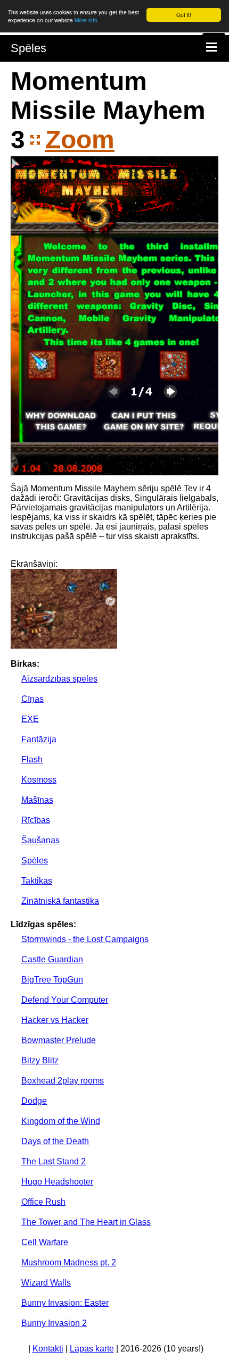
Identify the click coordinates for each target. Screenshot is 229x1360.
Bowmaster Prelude (58, 1040)
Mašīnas (37, 799)
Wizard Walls (46, 1282)
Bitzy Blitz (40, 1060)
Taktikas (36, 880)
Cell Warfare (44, 1242)
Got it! (183, 15)
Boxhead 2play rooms (62, 1080)
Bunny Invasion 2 (54, 1323)
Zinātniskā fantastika (60, 900)
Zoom (79, 139)
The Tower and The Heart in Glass (86, 1222)
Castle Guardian (52, 959)
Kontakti (47, 1348)
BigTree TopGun (52, 979)
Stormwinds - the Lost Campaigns (85, 939)
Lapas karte (92, 1348)
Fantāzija (38, 739)
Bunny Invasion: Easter (65, 1302)
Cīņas (32, 698)
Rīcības (35, 820)
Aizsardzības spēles (59, 678)
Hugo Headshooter (57, 1181)
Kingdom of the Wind (60, 1121)
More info (86, 20)
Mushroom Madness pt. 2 (68, 1262)
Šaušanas (40, 840)
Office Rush (43, 1201)
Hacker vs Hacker (54, 1020)
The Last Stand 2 (53, 1161)
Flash (32, 759)
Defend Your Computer (64, 999)
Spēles (28, 48)
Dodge (34, 1100)
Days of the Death (55, 1141)
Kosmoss (38, 779)
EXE (30, 719)
